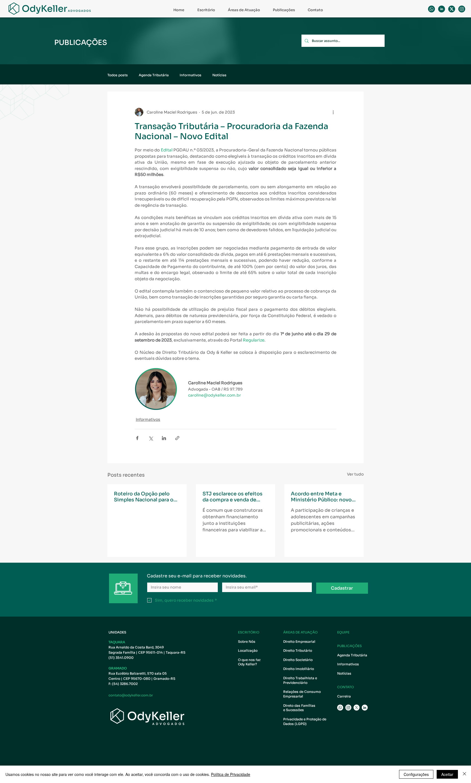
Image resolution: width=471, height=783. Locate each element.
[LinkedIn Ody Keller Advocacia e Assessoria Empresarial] (365, 708)
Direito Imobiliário (298, 669)
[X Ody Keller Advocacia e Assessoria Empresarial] (451, 9)
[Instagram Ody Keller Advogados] (461, 9)
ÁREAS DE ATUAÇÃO (300, 632)
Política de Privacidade (230, 774)
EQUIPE (343, 632)
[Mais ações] (333, 112)
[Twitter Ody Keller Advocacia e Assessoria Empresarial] (357, 708)
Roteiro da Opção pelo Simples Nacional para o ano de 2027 (143, 497)
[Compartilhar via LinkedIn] (164, 438)
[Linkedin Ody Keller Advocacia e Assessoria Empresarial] (441, 9)
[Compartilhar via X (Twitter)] (150, 438)
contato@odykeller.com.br (130, 695)
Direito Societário (298, 660)
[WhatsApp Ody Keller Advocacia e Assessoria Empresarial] (431, 9)
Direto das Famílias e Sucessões (299, 707)
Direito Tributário (297, 650)
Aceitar (447, 774)
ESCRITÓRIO (248, 632)
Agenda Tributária (154, 75)
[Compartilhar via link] (177, 438)
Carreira (344, 696)
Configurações (416, 774)
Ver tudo (355, 474)
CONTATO (345, 687)
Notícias (219, 75)
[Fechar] (464, 774)
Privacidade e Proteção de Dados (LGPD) (304, 721)
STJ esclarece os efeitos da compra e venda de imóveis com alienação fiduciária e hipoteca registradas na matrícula (232, 497)
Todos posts (117, 75)
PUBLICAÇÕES (349, 646)
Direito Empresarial (299, 641)
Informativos (190, 75)
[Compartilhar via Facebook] (137, 438)
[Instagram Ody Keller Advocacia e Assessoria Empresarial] (348, 708)
